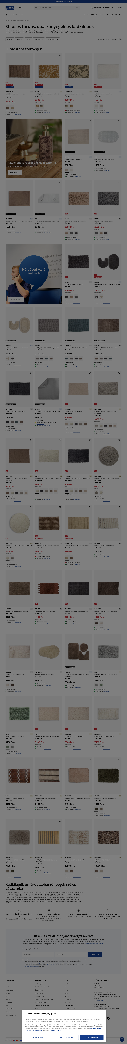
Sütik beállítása (38, 1037)
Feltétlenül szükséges (66, 1037)
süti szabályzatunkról (56, 1030)
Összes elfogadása (92, 1037)
